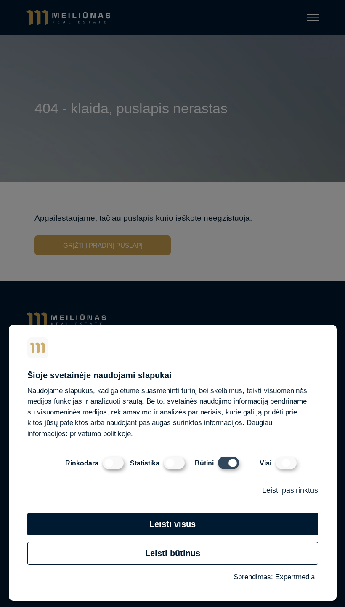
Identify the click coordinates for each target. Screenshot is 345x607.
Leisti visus (172, 524)
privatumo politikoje (100, 434)
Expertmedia (295, 577)
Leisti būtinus (172, 553)
